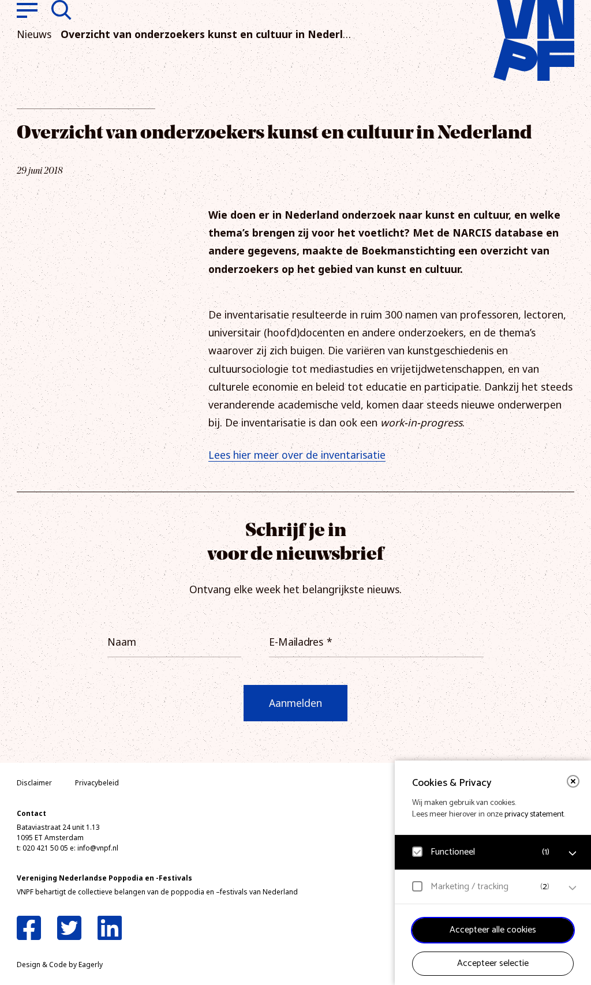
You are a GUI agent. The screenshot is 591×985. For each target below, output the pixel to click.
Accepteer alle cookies (493, 930)
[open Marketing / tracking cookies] (572, 888)
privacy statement (534, 814)
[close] (573, 781)
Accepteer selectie (493, 963)
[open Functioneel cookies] (572, 853)
